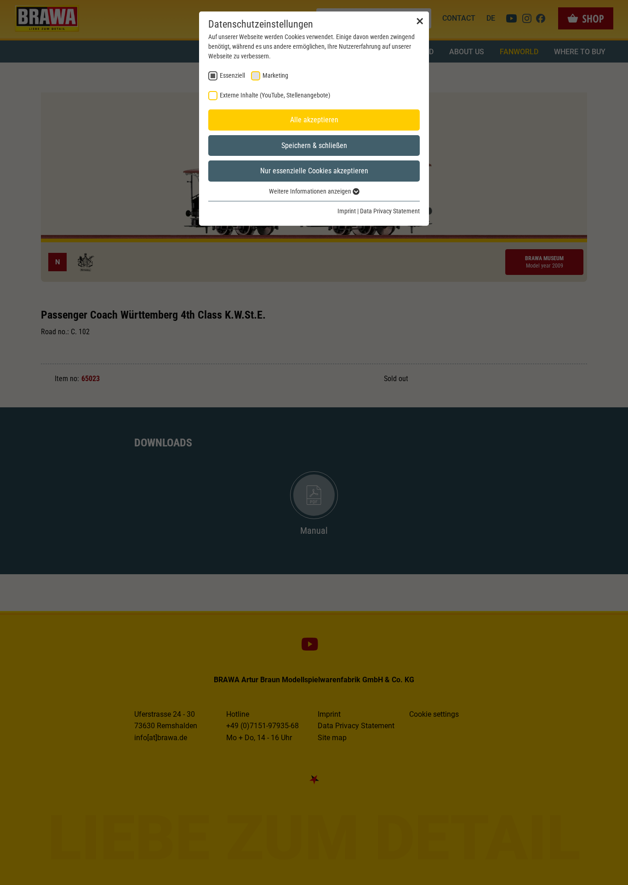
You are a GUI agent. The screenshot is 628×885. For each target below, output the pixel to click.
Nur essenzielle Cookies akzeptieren (314, 170)
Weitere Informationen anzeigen (311, 191)
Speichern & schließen (314, 145)
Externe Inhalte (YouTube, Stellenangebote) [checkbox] (275, 95)
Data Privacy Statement (390, 211)
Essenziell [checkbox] (232, 75)
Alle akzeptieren (314, 119)
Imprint (346, 211)
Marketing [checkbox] (275, 75)
